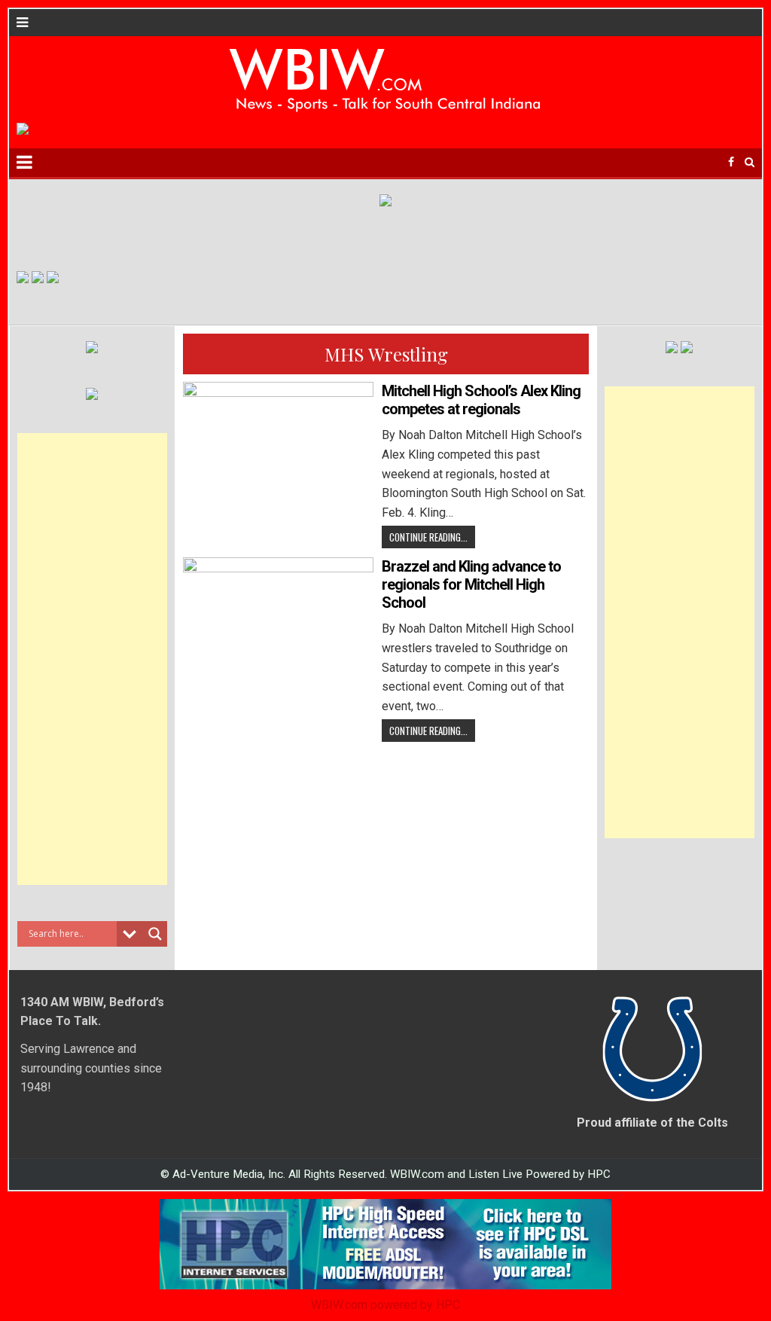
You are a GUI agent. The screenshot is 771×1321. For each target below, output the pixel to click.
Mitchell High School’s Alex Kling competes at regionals (481, 400)
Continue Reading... (428, 537)
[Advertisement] (92, 659)
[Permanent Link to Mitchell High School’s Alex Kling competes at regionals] (278, 453)
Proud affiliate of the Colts (652, 1122)
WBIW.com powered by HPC (385, 1305)
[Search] (749, 162)
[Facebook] (731, 162)
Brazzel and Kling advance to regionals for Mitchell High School (471, 584)
